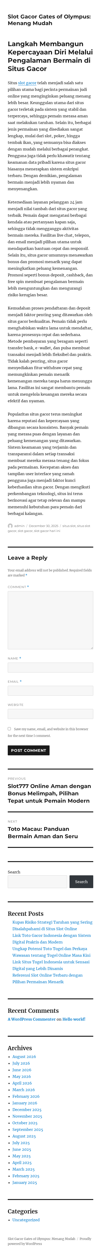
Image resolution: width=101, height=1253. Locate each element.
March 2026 (23, 1089)
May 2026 (21, 1076)
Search (14, 872)
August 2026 (24, 1056)
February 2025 (25, 1175)
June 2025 (21, 1149)
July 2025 (21, 1142)
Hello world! (73, 1019)
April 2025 (22, 1162)
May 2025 (21, 1156)
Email (15, 682)
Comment (18, 587)
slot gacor (27, 82)
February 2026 (26, 1096)
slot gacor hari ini (47, 531)
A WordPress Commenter (32, 1019)
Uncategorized (26, 1220)
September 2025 (27, 1129)
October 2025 (25, 1122)
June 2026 (21, 1069)
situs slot (69, 526)
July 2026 (21, 1063)
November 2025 (27, 1116)
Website (16, 705)
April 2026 (22, 1083)
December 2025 (27, 1109)
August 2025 (24, 1136)
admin (19, 526)
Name (14, 658)
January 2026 (24, 1103)
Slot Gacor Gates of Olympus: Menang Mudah (49, 20)
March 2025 (23, 1169)
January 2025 (24, 1182)
